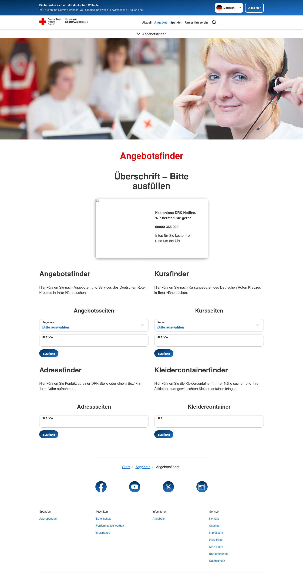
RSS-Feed (216, 540)
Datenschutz (217, 561)
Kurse (160, 322)
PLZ (159, 418)
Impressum (216, 533)
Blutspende (103, 533)
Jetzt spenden (48, 518)
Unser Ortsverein (196, 22)
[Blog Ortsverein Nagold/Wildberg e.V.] (202, 486)
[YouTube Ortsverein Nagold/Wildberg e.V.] (134, 486)
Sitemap (214, 526)
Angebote (160, 22)
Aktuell (147, 22)
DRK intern (216, 547)
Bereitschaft (103, 518)
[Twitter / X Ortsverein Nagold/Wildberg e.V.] (168, 486)
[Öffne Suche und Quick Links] (214, 22)
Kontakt (214, 518)
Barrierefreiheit (218, 554)
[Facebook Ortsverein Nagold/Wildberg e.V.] (101, 486)
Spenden (176, 22)
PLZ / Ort (47, 337)
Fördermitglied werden (110, 526)
